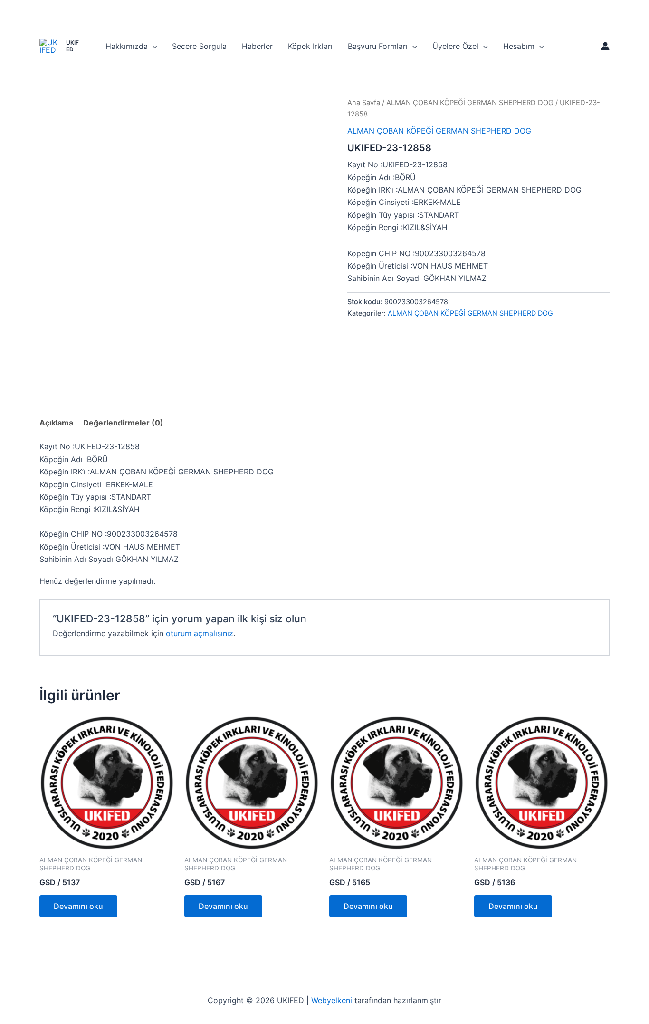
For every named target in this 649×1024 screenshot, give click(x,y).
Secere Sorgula (199, 46)
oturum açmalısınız (199, 633)
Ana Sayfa (363, 102)
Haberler (257, 46)
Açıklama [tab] (56, 422)
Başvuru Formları (378, 46)
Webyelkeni (331, 1000)
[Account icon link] (605, 46)
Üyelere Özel (455, 46)
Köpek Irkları (310, 46)
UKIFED (72, 46)
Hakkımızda (126, 46)
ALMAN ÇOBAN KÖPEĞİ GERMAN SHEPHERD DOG (470, 102)
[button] (152, 46)
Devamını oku (78, 906)
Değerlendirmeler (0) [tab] (123, 422)
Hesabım (518, 46)
